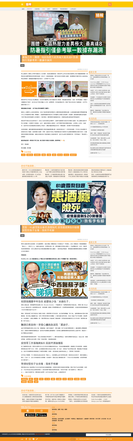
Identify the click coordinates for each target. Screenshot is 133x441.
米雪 (65, 379)
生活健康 (67, 419)
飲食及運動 (61, 419)
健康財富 (55, 9)
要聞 (59, 409)
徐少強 (47, 379)
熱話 (62, 409)
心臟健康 (86, 419)
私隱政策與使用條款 (39, 434)
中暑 (49, 155)
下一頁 (62, 140)
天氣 (23, 155)
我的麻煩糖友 (64, 9)
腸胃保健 (92, 419)
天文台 (66, 155)
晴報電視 (29, 9)
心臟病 (59, 379)
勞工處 (60, 155)
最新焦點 (54, 409)
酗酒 (53, 379)
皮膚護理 (54, 420)
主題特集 (37, 9)
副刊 (48, 9)
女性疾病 (103, 419)
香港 (54, 155)
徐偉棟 (70, 379)
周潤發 (24, 382)
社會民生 (37, 155)
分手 (36, 379)
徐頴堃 (77, 379)
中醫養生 (73, 419)
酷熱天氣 (30, 155)
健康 (23, 9)
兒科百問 (97, 419)
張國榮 (83, 379)
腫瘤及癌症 (80, 419)
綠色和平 (73, 155)
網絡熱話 (24, 379)
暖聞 (66, 409)
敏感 (44, 155)
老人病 (109, 419)
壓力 (31, 379)
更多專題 (60, 420)
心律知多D (73, 9)
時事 (43, 9)
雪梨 (41, 379)
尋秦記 (30, 382)
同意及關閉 (108, 434)
